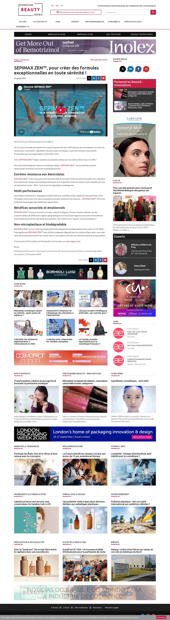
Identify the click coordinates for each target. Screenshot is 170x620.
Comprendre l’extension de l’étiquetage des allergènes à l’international (59, 313)
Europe (28, 34)
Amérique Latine (85, 34)
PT (62, 5)
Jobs (115, 321)
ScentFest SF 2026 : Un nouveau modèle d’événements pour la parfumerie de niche (84, 550)
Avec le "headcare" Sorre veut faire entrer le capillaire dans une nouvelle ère (35, 550)
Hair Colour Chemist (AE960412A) (139, 345)
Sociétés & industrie (74, 542)
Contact (66, 607)
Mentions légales (112, 607)
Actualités (39, 22)
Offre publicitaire (81, 607)
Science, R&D (118, 446)
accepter (162, 617)
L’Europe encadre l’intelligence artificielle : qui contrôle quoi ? (93, 312)
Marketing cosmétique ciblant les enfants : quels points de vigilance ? (28, 313)
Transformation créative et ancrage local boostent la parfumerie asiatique (35, 382)
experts (75, 22)
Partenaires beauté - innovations (128, 83)
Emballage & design (74, 494)
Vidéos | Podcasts (133, 22)
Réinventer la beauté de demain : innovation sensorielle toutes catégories (85, 382)
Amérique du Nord (56, 34)
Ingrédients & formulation (30, 494)
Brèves (115, 542)
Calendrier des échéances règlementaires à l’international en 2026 (26, 341)
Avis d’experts (22, 373)
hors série (113, 22)
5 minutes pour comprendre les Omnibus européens (59, 340)
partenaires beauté (94, 22)
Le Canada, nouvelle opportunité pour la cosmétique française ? (89, 341)
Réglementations (73, 446)
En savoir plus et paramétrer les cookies (123, 617)
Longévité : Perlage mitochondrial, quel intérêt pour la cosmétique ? (131, 454)
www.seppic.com (72, 241)
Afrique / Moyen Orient (142, 34)
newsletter (97, 607)
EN (57, 5)
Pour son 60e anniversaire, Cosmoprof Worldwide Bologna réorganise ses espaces (132, 190)
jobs (58, 22)
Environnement (120, 494)
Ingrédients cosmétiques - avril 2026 (129, 381)
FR (52, 5)
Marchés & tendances (26, 446)
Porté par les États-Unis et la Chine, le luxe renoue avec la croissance (35, 454)
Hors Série (117, 373)
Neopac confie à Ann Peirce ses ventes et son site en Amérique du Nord (132, 550)
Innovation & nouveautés (29, 542)
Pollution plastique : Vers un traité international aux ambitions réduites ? (130, 502)
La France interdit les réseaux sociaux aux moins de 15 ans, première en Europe (84, 454)
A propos (54, 607)
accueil (23, 22)
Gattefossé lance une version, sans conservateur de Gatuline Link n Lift (32, 502)
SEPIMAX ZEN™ (26, 159)
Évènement (21, 27)
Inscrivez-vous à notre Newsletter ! (77, 12)
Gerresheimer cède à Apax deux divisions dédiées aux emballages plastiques (84, 502)
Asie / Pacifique (113, 34)
